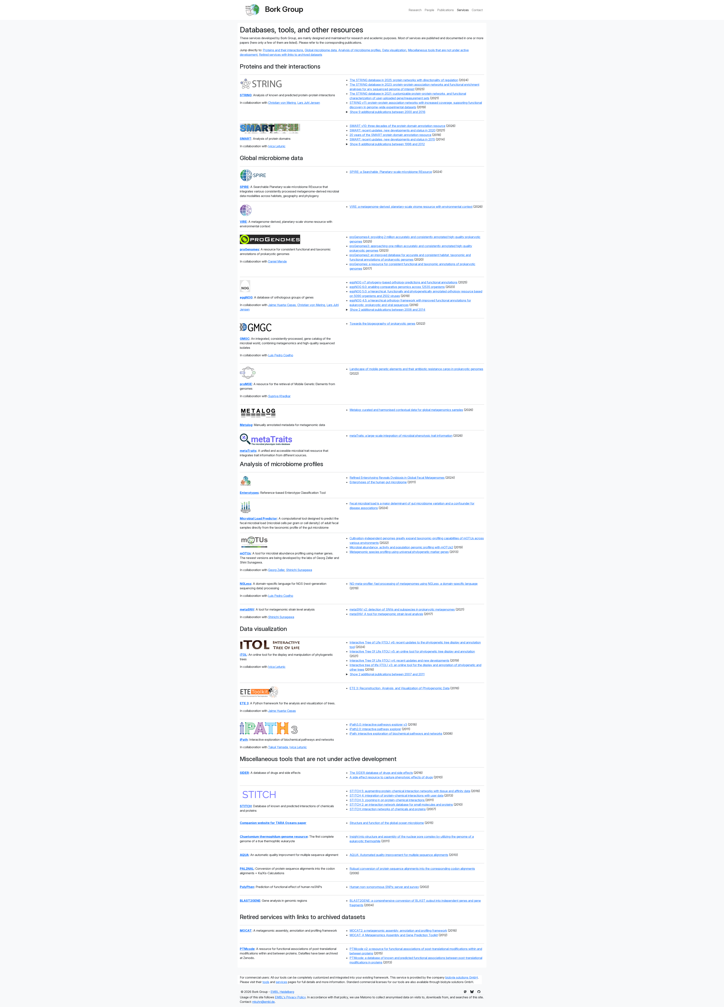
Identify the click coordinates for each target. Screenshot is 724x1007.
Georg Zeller (276, 570)
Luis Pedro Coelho (280, 355)
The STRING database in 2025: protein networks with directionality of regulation (404, 80)
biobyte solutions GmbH (461, 977)
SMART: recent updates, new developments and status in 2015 (392, 139)
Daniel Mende (277, 261)
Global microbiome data (321, 50)
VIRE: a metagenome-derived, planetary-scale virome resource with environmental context (411, 206)
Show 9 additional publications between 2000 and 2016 (387, 112)
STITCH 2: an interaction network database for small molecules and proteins (401, 804)
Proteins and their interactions (283, 50)
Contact (477, 10)
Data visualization (394, 50)
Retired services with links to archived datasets (290, 54)
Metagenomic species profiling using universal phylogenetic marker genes (399, 552)
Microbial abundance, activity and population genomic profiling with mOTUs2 (401, 547)
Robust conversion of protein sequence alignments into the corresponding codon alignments (412, 868)
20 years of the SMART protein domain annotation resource (390, 135)
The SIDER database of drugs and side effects (381, 773)
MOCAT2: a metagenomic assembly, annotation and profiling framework (398, 930)
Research (415, 10)
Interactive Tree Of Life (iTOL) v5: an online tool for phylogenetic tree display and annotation (412, 651)
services (281, 982)
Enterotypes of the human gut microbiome (378, 482)
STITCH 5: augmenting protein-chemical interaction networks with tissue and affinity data (410, 791)
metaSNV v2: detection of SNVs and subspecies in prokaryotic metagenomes (402, 609)
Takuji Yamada (278, 747)
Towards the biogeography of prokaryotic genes (382, 323)
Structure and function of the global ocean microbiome (387, 823)
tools (265, 982)
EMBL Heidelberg (282, 992)
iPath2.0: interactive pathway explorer (375, 729)
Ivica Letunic (276, 146)
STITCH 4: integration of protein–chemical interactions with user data (396, 795)
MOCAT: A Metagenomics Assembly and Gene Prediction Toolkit (394, 935)
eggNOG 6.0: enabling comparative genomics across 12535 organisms (397, 287)
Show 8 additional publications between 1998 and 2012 (387, 144)
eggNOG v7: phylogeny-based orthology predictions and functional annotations (403, 282)
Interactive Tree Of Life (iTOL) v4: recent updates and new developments (399, 660)
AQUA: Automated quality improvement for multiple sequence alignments (399, 855)
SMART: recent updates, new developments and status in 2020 (393, 130)
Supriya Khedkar (279, 396)
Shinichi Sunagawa (299, 570)
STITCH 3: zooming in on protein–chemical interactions (387, 800)
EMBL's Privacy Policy (290, 997)
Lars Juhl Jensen (308, 103)
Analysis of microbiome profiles (359, 50)
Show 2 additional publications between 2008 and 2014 (387, 309)
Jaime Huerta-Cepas (282, 305)
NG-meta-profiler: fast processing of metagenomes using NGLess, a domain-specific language (414, 584)
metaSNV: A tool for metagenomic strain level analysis (386, 614)
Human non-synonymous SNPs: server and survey (384, 887)
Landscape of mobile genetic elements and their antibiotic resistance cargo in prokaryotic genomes (416, 369)
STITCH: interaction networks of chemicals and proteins (388, 809)
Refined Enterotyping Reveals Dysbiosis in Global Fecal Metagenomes (397, 477)
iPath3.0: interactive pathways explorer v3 (378, 724)
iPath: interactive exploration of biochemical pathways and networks (396, 733)
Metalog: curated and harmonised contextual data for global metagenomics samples (406, 410)
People (429, 10)
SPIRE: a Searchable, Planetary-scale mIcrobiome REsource (391, 172)
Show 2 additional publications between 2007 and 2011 (387, 674)
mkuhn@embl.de (263, 1002)
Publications (445, 10)
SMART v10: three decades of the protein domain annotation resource (397, 126)
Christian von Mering (282, 103)
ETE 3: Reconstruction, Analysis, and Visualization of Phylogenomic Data (399, 688)
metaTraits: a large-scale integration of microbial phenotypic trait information (401, 435)
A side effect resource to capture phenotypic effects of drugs (391, 777)
